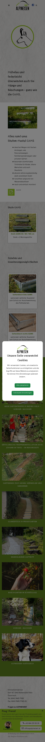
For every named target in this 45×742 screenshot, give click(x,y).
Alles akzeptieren (22, 385)
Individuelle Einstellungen (22, 393)
